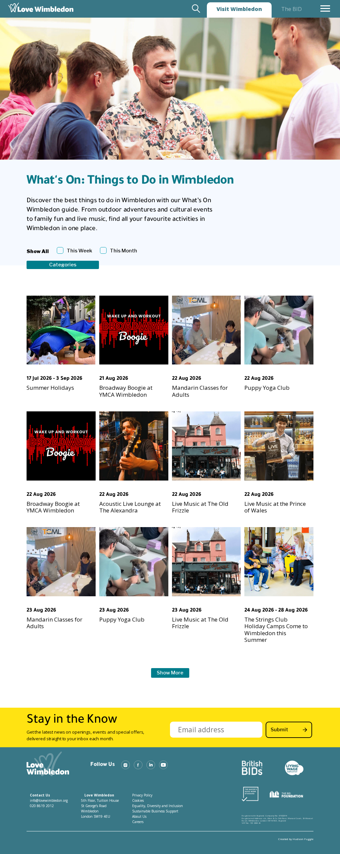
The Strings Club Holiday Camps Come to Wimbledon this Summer (276, 629)
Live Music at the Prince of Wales (275, 507)
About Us (139, 816)
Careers (137, 821)
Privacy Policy (142, 795)
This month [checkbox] (123, 251)
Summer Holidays (50, 387)
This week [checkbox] (79, 251)
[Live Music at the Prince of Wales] (278, 446)
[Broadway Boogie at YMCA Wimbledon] (133, 330)
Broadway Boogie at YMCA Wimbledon (125, 391)
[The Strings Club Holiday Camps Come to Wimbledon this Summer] (278, 561)
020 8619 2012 (42, 805)
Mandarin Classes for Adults (200, 391)
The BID (291, 9)
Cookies (138, 800)
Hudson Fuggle (303, 839)
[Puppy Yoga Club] (278, 330)
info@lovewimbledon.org (49, 800)
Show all (38, 251)
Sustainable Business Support (155, 811)
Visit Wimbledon (239, 9)
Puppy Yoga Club (267, 387)
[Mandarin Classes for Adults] (206, 330)
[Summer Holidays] (61, 330)
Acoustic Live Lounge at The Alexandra (130, 507)
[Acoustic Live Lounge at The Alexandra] (133, 446)
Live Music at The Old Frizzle (200, 507)
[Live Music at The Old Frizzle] (206, 446)
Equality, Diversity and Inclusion (157, 805)
